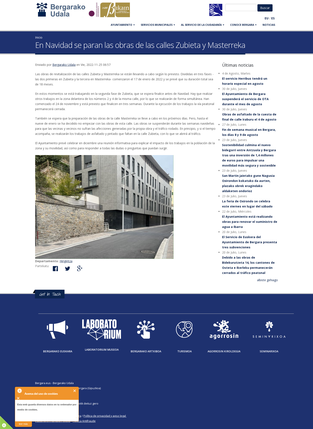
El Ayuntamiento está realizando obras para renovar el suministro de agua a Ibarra (249, 221)
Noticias (269, 25)
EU (266, 18)
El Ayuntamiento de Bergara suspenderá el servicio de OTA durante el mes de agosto (245, 99)
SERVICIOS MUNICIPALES (156, 25)
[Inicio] (85, 12)
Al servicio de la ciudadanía (201, 25)
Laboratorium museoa (102, 349)
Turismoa (184, 351)
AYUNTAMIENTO (121, 25)
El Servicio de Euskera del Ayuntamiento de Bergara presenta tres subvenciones (249, 242)
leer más (23, 424)
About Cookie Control (19, 390)
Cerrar (74, 390)
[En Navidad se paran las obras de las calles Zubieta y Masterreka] (125, 207)
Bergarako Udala (64, 65)
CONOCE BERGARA (242, 25)
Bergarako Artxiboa (146, 351)
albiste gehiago (267, 280)
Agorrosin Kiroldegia (224, 351)
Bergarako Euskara (57, 351)
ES (273, 18)
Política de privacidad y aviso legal (104, 416)
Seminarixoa (269, 351)
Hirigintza (66, 261)
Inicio (38, 37)
